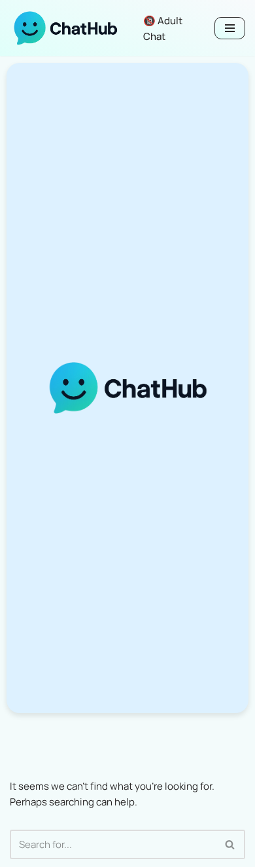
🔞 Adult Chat (162, 28)
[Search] (230, 844)
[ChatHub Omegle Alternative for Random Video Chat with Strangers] (65, 28)
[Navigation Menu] (229, 28)
